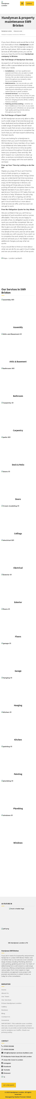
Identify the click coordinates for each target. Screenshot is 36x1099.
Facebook (7, 1066)
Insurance (5, 1020)
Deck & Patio (18, 464)
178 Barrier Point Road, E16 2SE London (17, 1056)
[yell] (18, 934)
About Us (5, 993)
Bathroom (18, 395)
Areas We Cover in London (13, 1060)
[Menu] (22, 3)
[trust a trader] (18, 917)
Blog (3, 1013)
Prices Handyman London (11, 1003)
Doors (18, 499)
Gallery (4, 1007)
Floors (18, 636)
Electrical (18, 567)
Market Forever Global (23, 1097)
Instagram (7, 1063)
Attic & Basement (18, 361)
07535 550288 (8, 1046)
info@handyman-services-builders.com (18, 1053)
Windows (18, 842)
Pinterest (7, 1073)
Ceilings (18, 533)
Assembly (18, 327)
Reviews (4, 1010)
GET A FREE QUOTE (8, 1085)
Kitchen (18, 739)
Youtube (7, 1070)
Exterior (18, 602)
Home (3, 990)
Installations (9, 71)
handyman (24, 45)
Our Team (5, 996)
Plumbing (18, 808)
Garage (18, 670)
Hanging (18, 705)
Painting (18, 774)
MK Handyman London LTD (18, 943)
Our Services (6, 1000)
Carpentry (18, 430)
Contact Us (5, 1017)
